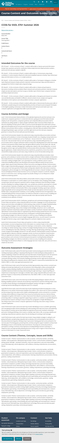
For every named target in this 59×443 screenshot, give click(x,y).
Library (18, 426)
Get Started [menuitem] (18, 4)
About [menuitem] (36, 4)
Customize (27, 438)
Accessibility (48, 421)
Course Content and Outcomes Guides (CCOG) (29, 13)
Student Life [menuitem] (41, 4)
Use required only (7, 438)
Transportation (19, 423)
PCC (2, 20)
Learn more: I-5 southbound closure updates (42, 9)
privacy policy (39, 434)
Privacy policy (48, 423)
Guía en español (35, 426)
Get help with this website (49, 427)
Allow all (18, 438)
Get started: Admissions (7, 423)
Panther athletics (35, 423)
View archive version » (7, 30)
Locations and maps (21, 421)
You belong (33, 421)
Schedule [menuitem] (31, 4)
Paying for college (5, 426)
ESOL (29, 20)
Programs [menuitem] (25, 4)
